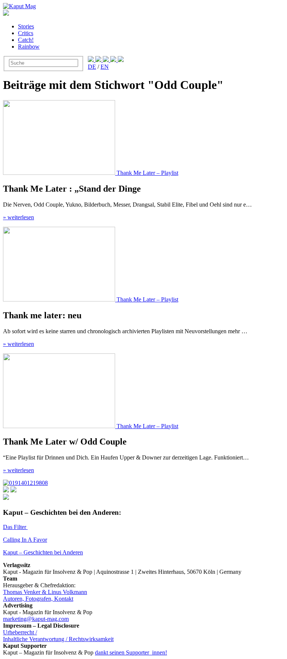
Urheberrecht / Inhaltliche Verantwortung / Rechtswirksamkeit (58, 635)
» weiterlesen (18, 217)
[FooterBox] (25, 483)
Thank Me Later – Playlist (147, 173)
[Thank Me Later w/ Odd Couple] (60, 426)
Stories (26, 26)
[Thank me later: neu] (60, 299)
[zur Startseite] (19, 6)
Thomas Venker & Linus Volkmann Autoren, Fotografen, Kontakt (45, 595)
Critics (25, 33)
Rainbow (29, 46)
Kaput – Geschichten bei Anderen (43, 552)
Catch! (26, 40)
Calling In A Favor (25, 539)
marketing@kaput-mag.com (36, 619)
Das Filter (15, 527)
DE (92, 67)
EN (105, 67)
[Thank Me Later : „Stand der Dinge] (60, 173)
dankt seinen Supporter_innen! (131, 652)
